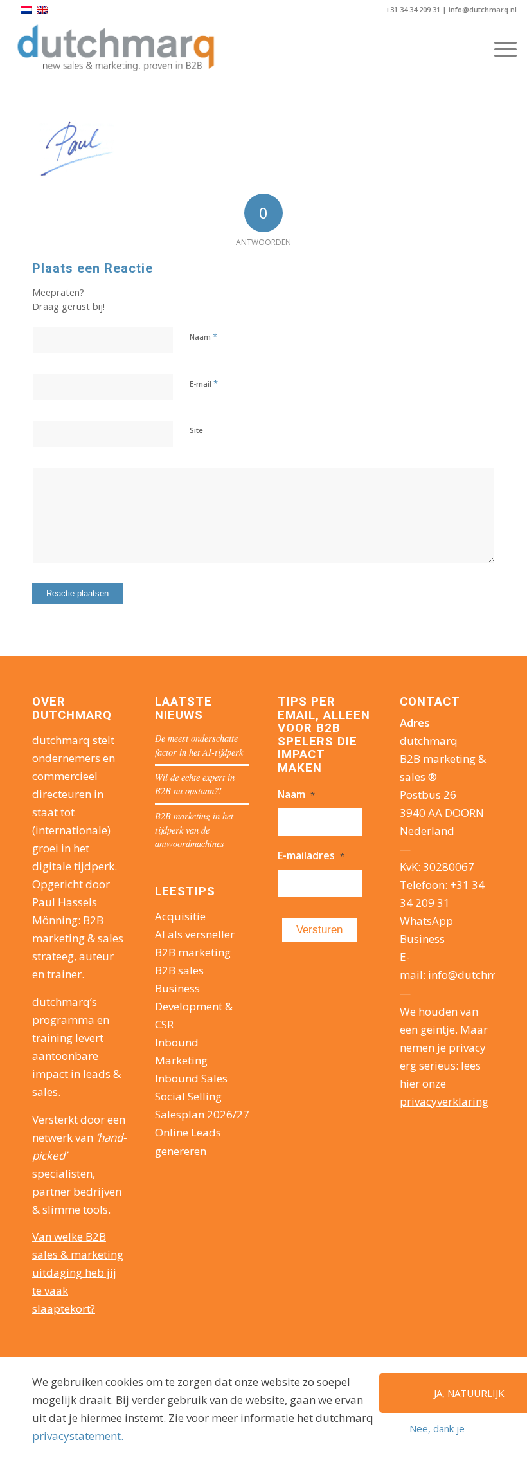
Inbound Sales (191, 1078)
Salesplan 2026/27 (202, 1114)
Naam (203, 336)
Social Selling (188, 1096)
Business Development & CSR (194, 1006)
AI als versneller (195, 934)
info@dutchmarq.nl (483, 9)
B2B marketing (193, 952)
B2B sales (179, 970)
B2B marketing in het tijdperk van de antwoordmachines (194, 830)
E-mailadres (311, 855)
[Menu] (499, 49)
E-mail (204, 383)
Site (196, 430)
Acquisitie (180, 916)
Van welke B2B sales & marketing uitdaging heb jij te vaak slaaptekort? (77, 1272)
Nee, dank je (437, 1428)
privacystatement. (77, 1435)
